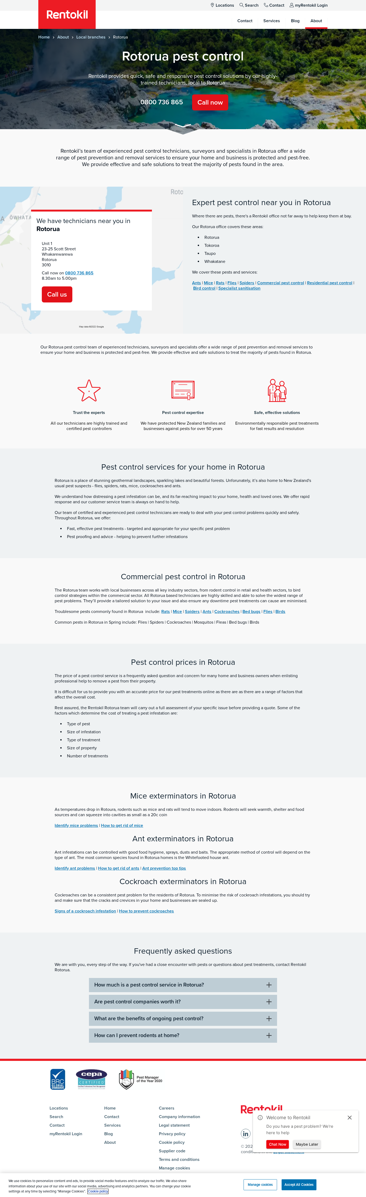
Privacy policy (172, 1134)
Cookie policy (172, 1142)
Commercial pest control (280, 283)
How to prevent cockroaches (146, 911)
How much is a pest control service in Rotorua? (149, 985)
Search (252, 5)
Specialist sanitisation (239, 288)
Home (44, 37)
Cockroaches (227, 611)
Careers (166, 1108)
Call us (57, 294)
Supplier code (172, 1151)
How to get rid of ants (118, 868)
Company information (179, 1116)
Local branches (91, 37)
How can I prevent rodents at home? (136, 1035)
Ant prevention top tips (164, 868)
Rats (220, 283)
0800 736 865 (161, 102)
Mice (208, 283)
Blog (108, 1134)
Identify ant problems (75, 868)
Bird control (204, 288)
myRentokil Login (311, 5)
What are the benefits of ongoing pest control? (148, 1018)
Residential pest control (329, 283)
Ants (196, 283)
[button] (183, 126)
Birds (280, 611)
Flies (232, 283)
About (63, 37)
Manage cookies (174, 1168)
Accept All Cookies (299, 1184)
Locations (225, 5)
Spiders (247, 283)
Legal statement (174, 1125)
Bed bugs (251, 611)
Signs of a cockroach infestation (85, 911)
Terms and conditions (179, 1159)
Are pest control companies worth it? (137, 1002)
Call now (210, 102)
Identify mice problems (76, 825)
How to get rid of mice (122, 825)
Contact (276, 5)
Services (112, 1125)
